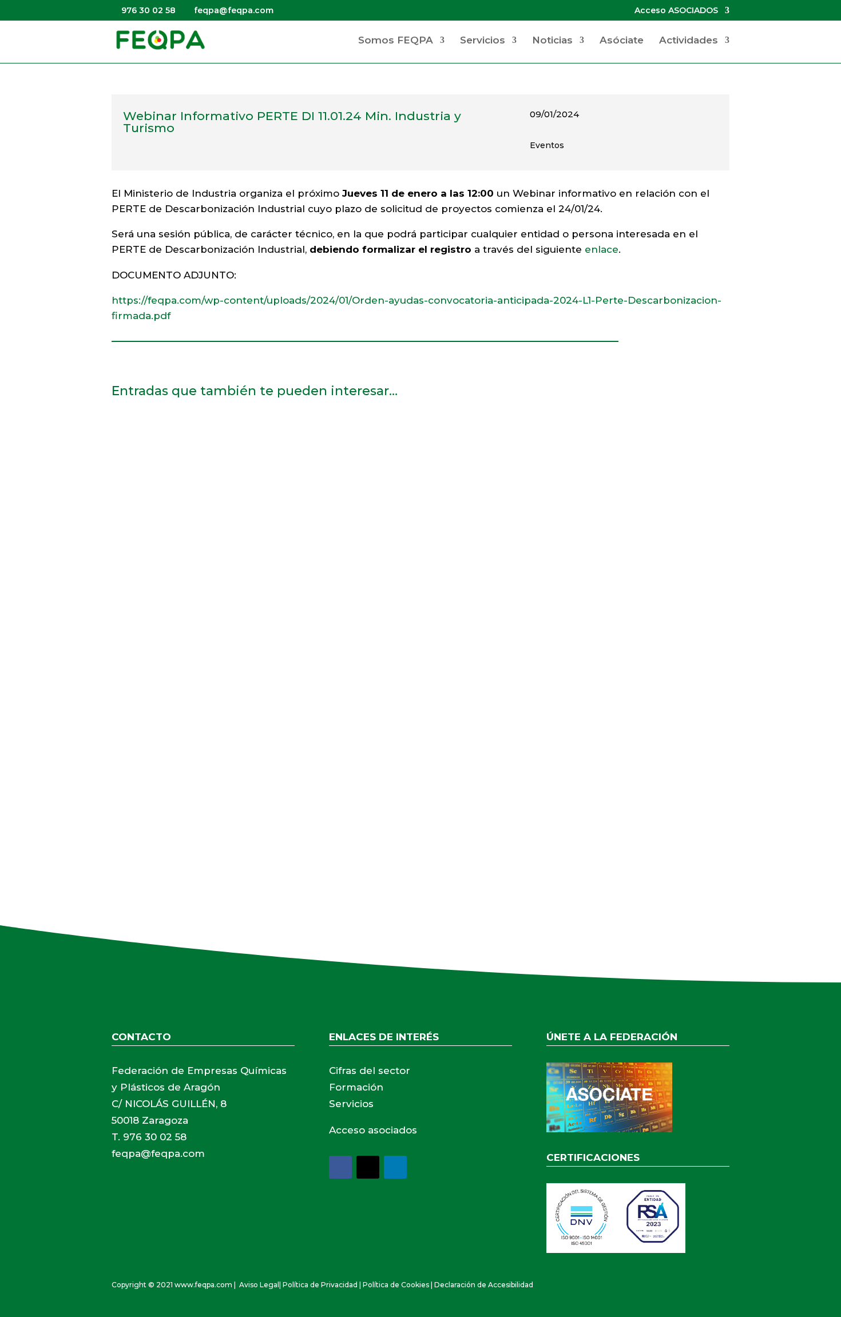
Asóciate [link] (622, 41)
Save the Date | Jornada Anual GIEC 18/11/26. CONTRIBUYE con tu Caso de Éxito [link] (320, 584)
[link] (160, 39)
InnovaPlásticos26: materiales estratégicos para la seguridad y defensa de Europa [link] (329, 437)
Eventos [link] (547, 145)
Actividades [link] (688, 41)
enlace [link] (601, 249)
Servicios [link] (482, 41)
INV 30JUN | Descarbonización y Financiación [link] (236, 729)
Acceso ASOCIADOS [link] (676, 10)
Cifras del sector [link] (369, 1070)
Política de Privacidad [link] (320, 1284)
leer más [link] (142, 511)
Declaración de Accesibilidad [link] (483, 1284)
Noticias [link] (552, 41)
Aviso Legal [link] (259, 1284)
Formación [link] (356, 1087)
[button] (340, 1167)
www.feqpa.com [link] (203, 1284)
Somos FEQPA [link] (395, 41)
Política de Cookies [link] (396, 1284)
